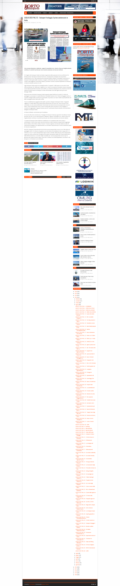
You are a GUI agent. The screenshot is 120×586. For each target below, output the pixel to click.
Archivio (30, 13)
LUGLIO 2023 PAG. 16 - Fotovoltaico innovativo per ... (83, 447)
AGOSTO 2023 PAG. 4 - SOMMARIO (83, 306)
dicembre (78, 298)
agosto (77, 304)
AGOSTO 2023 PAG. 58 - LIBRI (82, 424)
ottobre (77, 302)
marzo (77, 560)
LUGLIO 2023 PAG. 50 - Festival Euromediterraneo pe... (82, 518)
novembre (78, 300)
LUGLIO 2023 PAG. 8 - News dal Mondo (84, 430)
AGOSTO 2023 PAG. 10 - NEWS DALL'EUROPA (86, 312)
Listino (56, 13)
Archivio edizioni (37, 13)
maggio (77, 557)
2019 (76, 572)
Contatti (45, 13)
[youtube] (93, 1)
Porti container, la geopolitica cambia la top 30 (62, 163)
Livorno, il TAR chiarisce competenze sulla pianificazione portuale (87, 229)
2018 (76, 574)
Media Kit (51, 13)
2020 (76, 570)
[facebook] (92, 1)
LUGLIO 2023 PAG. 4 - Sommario (83, 426)
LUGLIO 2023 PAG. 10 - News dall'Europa (84, 432)
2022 (76, 567)
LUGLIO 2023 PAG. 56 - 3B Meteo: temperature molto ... (83, 530)
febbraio (78, 562)
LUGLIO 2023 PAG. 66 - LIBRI (82, 550)
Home (25, 1)
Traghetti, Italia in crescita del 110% (88, 249)
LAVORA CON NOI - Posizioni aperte (66, 13)
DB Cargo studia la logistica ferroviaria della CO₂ (30, 163)
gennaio (78, 564)
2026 (76, 291)
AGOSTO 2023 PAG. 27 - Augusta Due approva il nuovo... (84, 351)
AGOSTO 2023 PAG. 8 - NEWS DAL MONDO (85, 310)
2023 (76, 297)
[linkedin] (95, 1)
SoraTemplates (32, 584)
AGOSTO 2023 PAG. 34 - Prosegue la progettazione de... (84, 373)
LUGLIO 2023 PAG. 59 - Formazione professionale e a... (83, 533)
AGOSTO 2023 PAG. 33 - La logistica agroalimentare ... (83, 370)
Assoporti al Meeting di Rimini (86, 240)
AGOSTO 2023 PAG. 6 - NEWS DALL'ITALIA (85, 308)
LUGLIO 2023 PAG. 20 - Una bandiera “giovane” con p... (84, 459)
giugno (77, 555)
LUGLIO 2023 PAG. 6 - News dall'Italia (84, 428)
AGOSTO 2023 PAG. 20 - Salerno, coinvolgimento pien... (83, 330)
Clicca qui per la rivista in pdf (83, 48)
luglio (77, 553)
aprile (77, 559)
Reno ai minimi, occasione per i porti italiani (46, 163)
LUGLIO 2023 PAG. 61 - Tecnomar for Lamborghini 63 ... (84, 539)
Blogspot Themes (45, 584)
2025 (76, 293)
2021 (76, 569)
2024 (76, 295)
